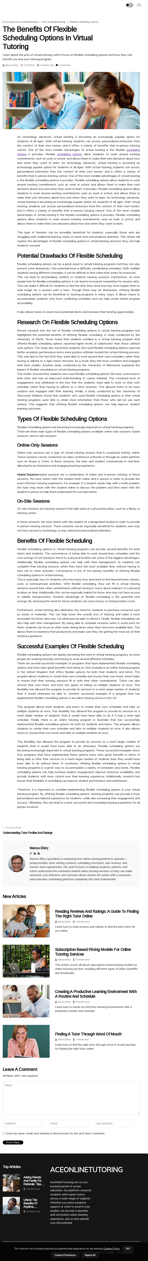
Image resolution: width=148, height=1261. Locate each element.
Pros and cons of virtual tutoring (21, 21)
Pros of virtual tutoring (53, 21)
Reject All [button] (90, 1255)
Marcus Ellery (12, 65)
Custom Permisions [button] (65, 1255)
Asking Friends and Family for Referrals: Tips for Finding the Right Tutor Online (32, 1181)
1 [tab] (71, 124)
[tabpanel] (71, 100)
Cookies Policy (111, 1248)
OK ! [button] (128, 1248)
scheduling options (69, 154)
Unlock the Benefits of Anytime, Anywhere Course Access (34, 1203)
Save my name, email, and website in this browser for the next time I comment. (55, 1133)
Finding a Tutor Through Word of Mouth (88, 1034)
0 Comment (64, 65)
